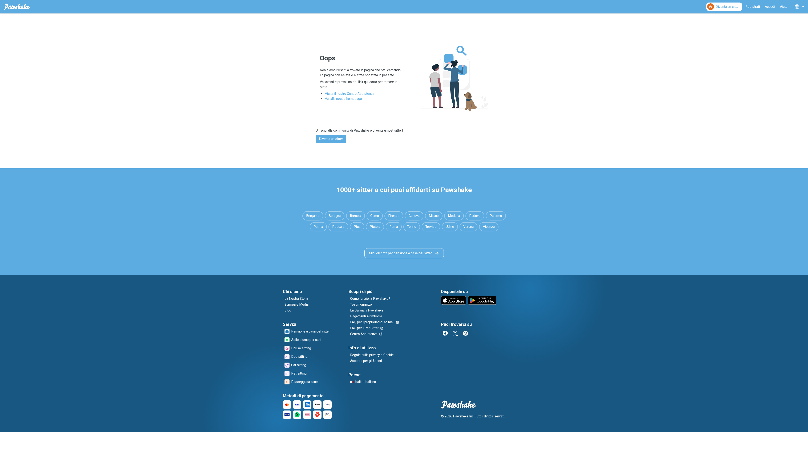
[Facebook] (445, 333)
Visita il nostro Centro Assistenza (349, 94)
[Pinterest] (465, 333)
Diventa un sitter (331, 139)
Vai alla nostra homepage (343, 99)
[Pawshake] (16, 7)
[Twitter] (455, 333)
